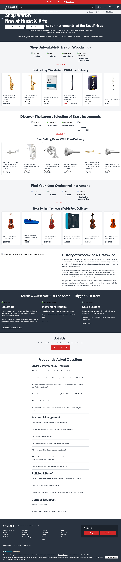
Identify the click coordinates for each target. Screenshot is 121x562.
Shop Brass (35, 27)
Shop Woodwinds (14, 27)
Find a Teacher (86, 323)
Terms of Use (20, 559)
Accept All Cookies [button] (111, 557)
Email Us (108, 533)
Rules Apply (70, 2)
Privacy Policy (62, 555)
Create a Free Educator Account (12, 328)
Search (22, 7)
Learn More (45, 321)
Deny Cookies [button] (99, 557)
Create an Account (60, 348)
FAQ (91, 533)
